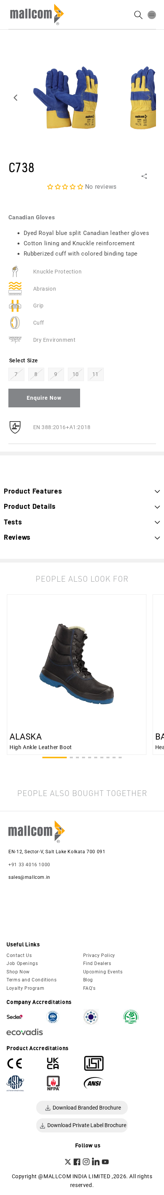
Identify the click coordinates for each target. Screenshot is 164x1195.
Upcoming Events (103, 972)
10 (75, 374)
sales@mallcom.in (29, 877)
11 (95, 374)
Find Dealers (97, 963)
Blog (88, 980)
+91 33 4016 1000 (29, 864)
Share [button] (154, 176)
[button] (152, 14)
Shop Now (18, 972)
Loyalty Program (25, 988)
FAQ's (89, 988)
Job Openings (22, 963)
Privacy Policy (99, 955)
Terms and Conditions (31, 980)
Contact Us (19, 955)
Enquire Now (44, 398)
